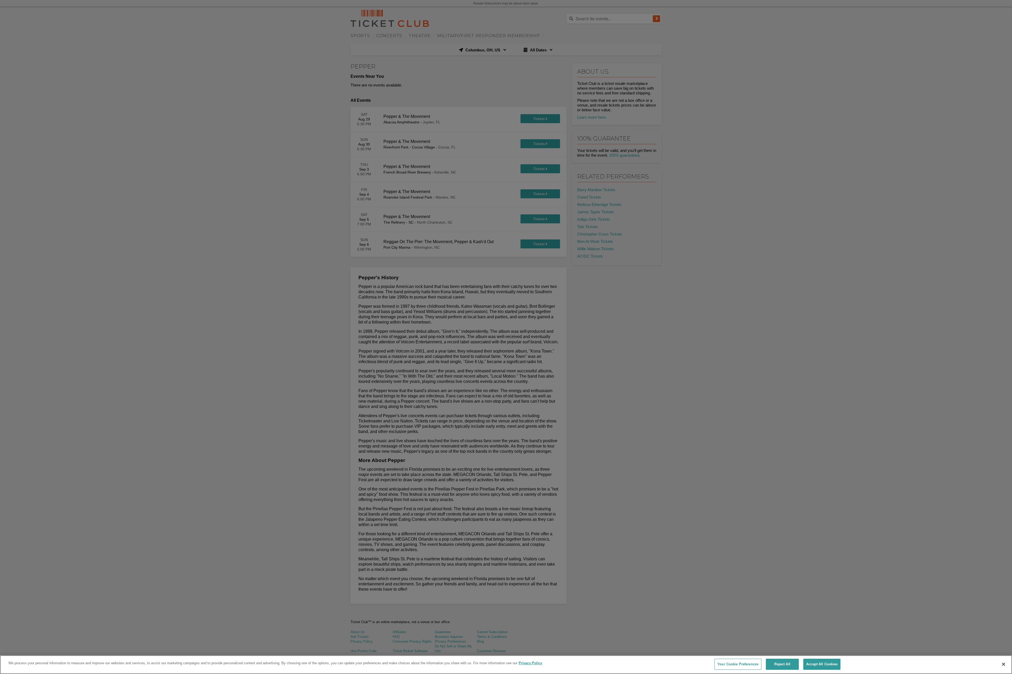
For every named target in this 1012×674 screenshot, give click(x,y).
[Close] (1003, 664)
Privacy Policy (530, 663)
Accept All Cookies (822, 664)
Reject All (782, 664)
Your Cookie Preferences (737, 664)
